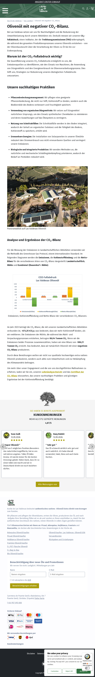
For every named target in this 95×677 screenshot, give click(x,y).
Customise (55, 671)
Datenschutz (42, 653)
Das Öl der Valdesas (14, 21)
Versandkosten (55, 536)
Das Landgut (28, 21)
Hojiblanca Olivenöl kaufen (18, 539)
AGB (29, 580)
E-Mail (51, 570)
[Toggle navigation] (5, 11)
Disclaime (31, 653)
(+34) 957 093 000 (14, 602)
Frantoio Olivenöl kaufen (17, 543)
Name (12, 570)
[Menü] (91, 654)
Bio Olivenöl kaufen (15, 553)
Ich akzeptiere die (21, 580)
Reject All (69, 671)
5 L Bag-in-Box (13, 550)
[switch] (87, 668)
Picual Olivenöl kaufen (16, 536)
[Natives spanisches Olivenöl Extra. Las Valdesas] (43, 8)
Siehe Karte (39, 598)
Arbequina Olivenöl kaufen (18, 532)
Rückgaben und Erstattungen (61, 539)
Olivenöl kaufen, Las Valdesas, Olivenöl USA (67, 532)
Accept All (83, 671)
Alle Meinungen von (47, 484)
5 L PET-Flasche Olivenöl (17, 546)
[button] (88, 8)
